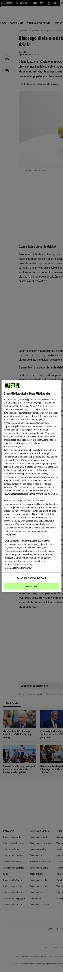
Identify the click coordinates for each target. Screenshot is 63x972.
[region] (31, 486)
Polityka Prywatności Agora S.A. (42, 494)
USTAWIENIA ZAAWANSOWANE (31, 578)
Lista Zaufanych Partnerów (18, 568)
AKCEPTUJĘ (31, 586)
